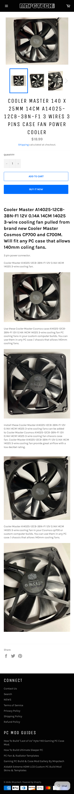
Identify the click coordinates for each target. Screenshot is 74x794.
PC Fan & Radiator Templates (21, 755)
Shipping (23, 144)
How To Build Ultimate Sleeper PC (23, 750)
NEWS (7, 699)
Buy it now (36, 189)
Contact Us (10, 688)
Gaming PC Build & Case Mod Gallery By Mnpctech (34, 761)
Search (8, 694)
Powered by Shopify (31, 782)
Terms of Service (13, 705)
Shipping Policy (13, 716)
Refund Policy (12, 721)
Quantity (9, 154)
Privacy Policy (12, 710)
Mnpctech (16, 782)
